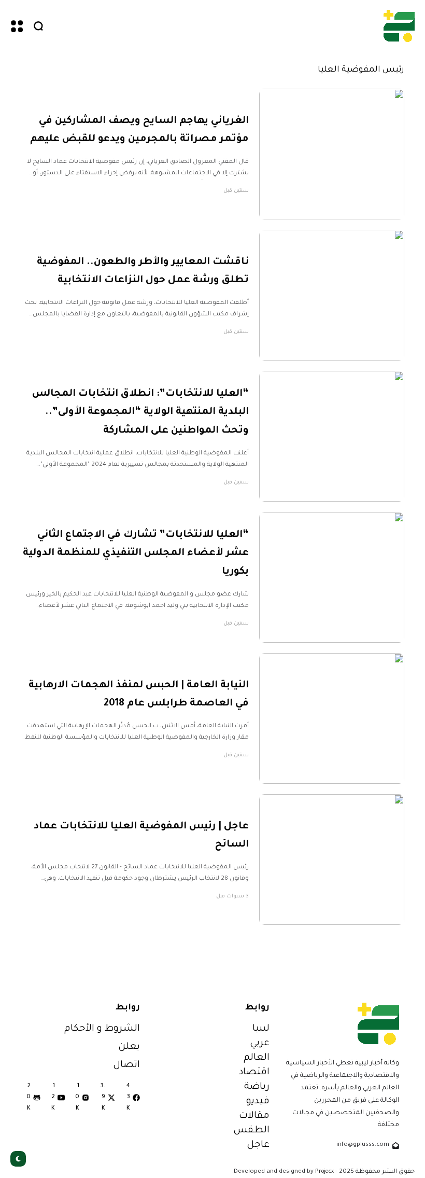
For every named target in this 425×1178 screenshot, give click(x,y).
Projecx (324, 1172)
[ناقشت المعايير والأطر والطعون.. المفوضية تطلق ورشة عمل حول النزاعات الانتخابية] (331, 295)
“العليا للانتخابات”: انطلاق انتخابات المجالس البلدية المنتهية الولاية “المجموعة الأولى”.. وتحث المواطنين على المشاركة (140, 412)
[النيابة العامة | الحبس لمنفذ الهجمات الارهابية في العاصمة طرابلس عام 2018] (331, 718)
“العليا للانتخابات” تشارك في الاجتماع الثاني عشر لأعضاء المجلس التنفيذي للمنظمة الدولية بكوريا (136, 553)
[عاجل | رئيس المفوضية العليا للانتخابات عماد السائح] (331, 859)
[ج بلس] (399, 25)
